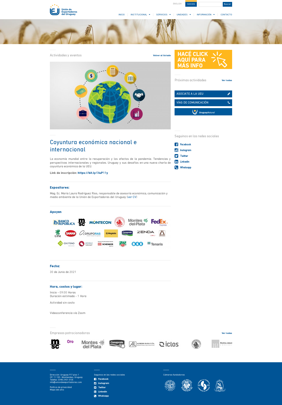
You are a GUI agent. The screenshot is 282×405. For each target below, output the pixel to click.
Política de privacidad (61, 387)
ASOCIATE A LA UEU (189, 93)
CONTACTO (226, 15)
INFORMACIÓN (204, 15)
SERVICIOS (161, 15)
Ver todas (227, 80)
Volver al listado (162, 55)
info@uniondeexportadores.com (66, 382)
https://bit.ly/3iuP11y (93, 173)
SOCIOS (191, 4)
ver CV (132, 197)
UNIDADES (182, 15)
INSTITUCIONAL (139, 15)
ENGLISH (177, 4)
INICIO (122, 15)
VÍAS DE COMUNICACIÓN (192, 102)
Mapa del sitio (57, 390)
